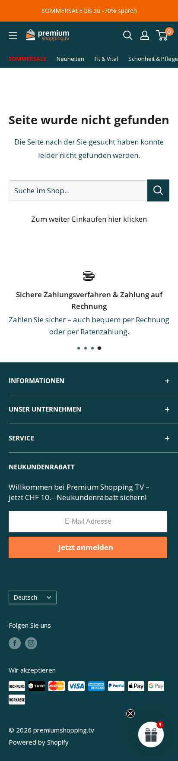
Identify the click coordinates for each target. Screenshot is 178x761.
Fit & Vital (106, 59)
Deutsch (25, 597)
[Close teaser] (130, 713)
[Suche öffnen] (128, 35)
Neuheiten (70, 59)
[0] (162, 35)
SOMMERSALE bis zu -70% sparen (89, 10)
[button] (151, 734)
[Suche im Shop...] (158, 190)
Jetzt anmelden (85, 547)
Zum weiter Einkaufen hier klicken (89, 219)
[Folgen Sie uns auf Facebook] (15, 642)
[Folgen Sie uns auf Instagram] (31, 642)
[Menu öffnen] (13, 35)
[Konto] (144, 35)
